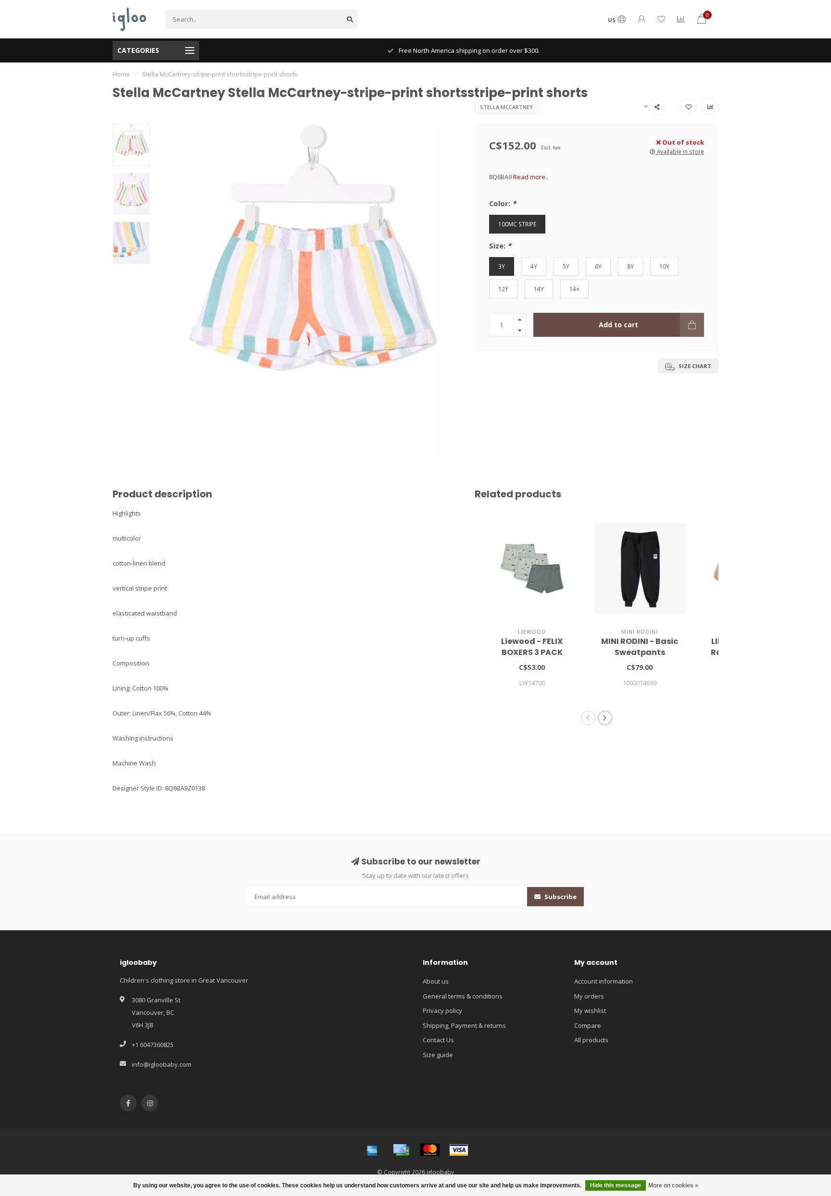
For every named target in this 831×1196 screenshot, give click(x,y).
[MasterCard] (430, 1150)
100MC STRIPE (517, 224)
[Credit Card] (401, 1150)
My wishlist (590, 1010)
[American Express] (372, 1150)
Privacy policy (442, 1010)
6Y (598, 266)
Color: (502, 203)
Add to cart (618, 324)
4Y (533, 266)
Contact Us (438, 1040)
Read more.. (530, 177)
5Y (566, 266)
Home (121, 74)
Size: (500, 245)
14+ (574, 289)
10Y (664, 266)
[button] (588, 718)
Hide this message (615, 1185)
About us (436, 981)
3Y (501, 266)
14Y (539, 289)
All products (591, 1040)
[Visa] (459, 1150)
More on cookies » (673, 1185)
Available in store (679, 151)
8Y (630, 266)
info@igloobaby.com (161, 1064)
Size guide (438, 1054)
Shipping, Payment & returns (464, 1025)
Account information (603, 981)
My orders (589, 996)
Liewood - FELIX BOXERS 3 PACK (532, 647)
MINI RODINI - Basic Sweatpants (639, 647)
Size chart (694, 366)
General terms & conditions (463, 996)
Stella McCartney (506, 107)
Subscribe (560, 896)
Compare (587, 1025)
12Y (503, 289)
